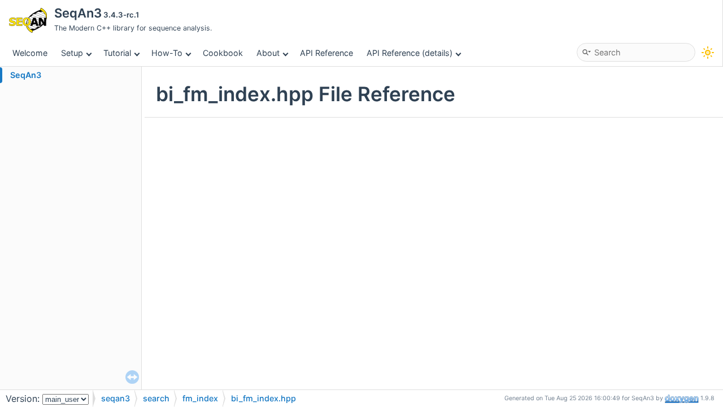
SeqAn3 (25, 75)
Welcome (29, 53)
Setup (72, 53)
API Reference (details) (409, 53)
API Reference (326, 53)
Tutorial (117, 53)
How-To (166, 53)
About (268, 53)
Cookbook (223, 53)
